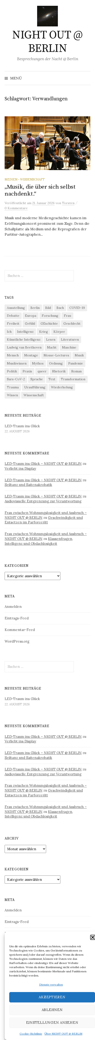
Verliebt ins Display (20, 468)
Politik (12, 371)
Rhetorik (59, 371)
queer (42, 371)
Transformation (73, 379)
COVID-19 (77, 308)
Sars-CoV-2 (16, 379)
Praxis (27, 371)
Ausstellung (16, 308)
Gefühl (30, 323)
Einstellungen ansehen (52, 1022)
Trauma (13, 387)
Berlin (35, 308)
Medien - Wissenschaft (25, 179)
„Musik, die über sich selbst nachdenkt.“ (40, 190)
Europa (30, 316)
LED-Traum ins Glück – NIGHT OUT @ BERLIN (43, 463)
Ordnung (56, 363)
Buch (60, 308)
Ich (9, 332)
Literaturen (70, 339)
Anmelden (13, 606)
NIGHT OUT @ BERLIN (47, 42)
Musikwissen (17, 363)
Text (51, 379)
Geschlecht (71, 323)
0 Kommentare (16, 208)
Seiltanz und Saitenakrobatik (28, 484)
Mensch (13, 355)
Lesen (50, 339)
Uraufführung (34, 387)
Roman (76, 371)
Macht (51, 347)
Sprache (36, 379)
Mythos (38, 363)
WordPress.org (17, 641)
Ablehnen (52, 1010)
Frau (67, 316)
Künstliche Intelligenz (24, 339)
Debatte (13, 316)
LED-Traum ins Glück (22, 426)
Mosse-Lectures (56, 355)
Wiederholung (62, 387)
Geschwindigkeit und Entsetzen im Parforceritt (44, 520)
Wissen (12, 395)
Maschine (69, 347)
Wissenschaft (34, 395)
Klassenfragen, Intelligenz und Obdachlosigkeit (39, 541)
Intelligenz (25, 332)
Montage (31, 355)
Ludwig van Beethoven (24, 347)
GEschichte (49, 323)
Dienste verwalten (51, 984)
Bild (48, 308)
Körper (59, 332)
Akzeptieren (52, 997)
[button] (92, 937)
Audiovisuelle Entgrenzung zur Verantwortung (43, 501)
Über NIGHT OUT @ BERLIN (63, 1033)
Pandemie (75, 363)
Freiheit (13, 323)
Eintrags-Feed (17, 618)
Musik (79, 355)
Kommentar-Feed (20, 630)
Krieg (43, 332)
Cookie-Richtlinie (31, 1033)
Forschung (50, 316)
